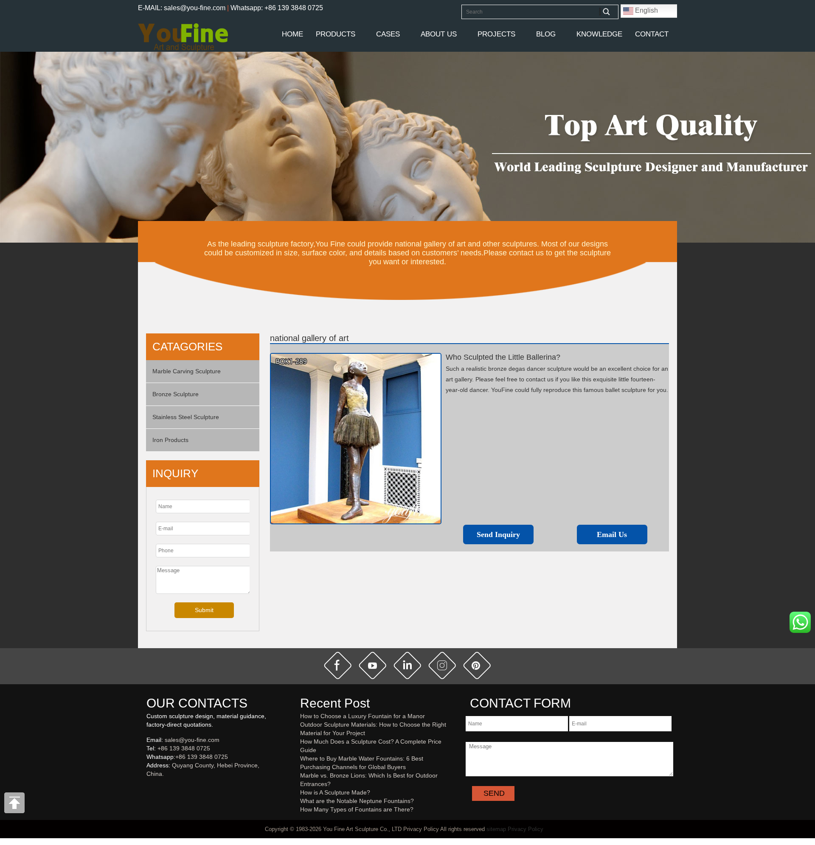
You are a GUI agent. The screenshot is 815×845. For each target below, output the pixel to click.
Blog (546, 34)
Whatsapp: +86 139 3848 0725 (276, 7)
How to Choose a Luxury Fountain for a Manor (362, 716)
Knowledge (599, 34)
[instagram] (442, 666)
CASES (388, 34)
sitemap (496, 829)
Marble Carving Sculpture (186, 371)
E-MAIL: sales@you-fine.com (181, 7)
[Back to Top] (15, 805)
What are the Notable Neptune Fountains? (357, 800)
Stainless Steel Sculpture (185, 417)
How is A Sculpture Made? (335, 792)
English (645, 10)
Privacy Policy (525, 829)
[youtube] (373, 666)
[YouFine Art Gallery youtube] (147, 787)
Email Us (612, 534)
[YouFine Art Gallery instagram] (148, 787)
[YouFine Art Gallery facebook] (145, 787)
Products (335, 34)
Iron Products (170, 439)
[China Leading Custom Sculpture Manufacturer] (183, 37)
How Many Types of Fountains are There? (356, 809)
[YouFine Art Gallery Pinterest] (152, 787)
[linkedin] (407, 666)
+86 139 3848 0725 (183, 748)
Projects (496, 34)
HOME (292, 34)
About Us (439, 34)
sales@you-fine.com (192, 739)
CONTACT (652, 34)
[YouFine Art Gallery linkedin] (150, 787)
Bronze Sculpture (175, 394)
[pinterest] (477, 666)
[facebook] (338, 666)
